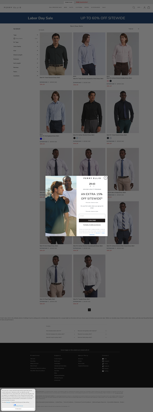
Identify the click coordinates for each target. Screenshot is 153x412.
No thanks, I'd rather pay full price (92, 225)
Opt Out (8, 402)
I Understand (18, 408)
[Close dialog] (105, 177)
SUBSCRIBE (92, 220)
